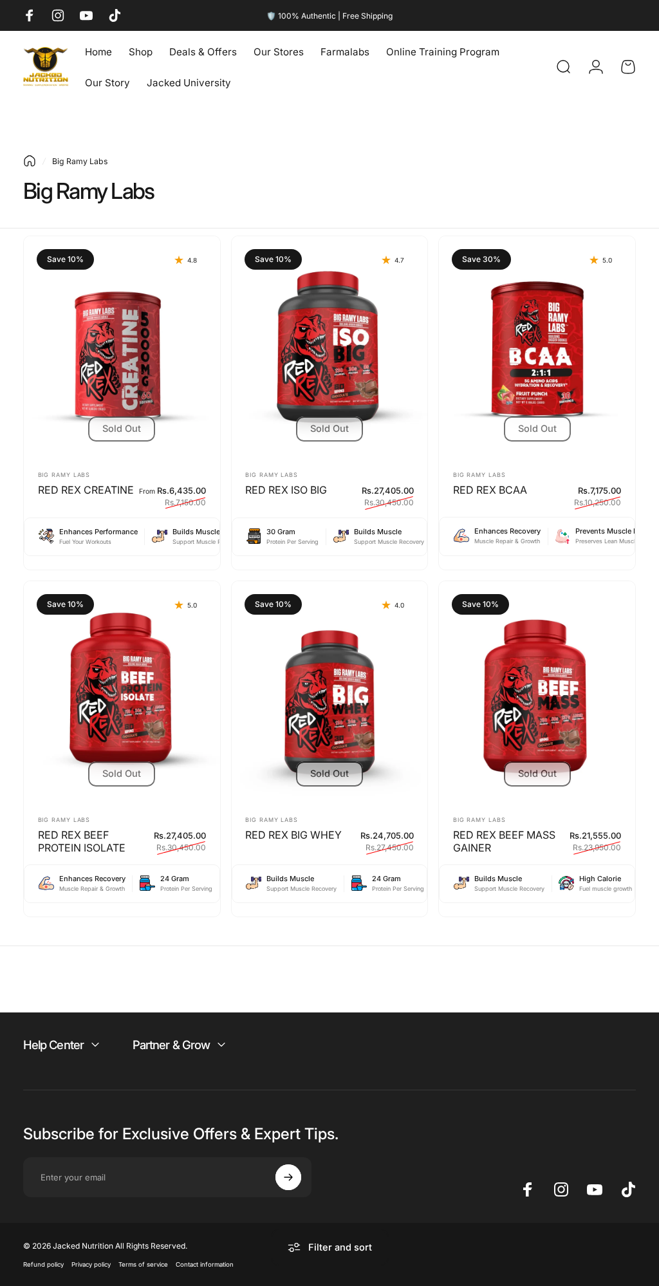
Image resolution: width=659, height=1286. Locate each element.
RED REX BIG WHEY (293, 834)
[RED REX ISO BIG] (330, 347)
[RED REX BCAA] (537, 347)
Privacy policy (91, 1264)
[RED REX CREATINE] (122, 347)
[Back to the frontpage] (29, 160)
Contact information (205, 1264)
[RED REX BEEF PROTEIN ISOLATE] (122, 692)
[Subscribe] (288, 1177)
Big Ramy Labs (64, 474)
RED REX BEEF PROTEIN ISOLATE (81, 841)
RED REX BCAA (490, 489)
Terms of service (143, 1264)
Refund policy (43, 1264)
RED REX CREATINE (86, 489)
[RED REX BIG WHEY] (330, 692)
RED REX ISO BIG (286, 489)
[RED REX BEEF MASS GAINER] (537, 692)
